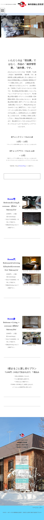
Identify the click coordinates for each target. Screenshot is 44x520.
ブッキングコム (22, 165)
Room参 (11, 318)
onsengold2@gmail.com (22, 467)
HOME (2, 14)
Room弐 (11, 259)
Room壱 (11, 199)
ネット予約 (22, 481)
